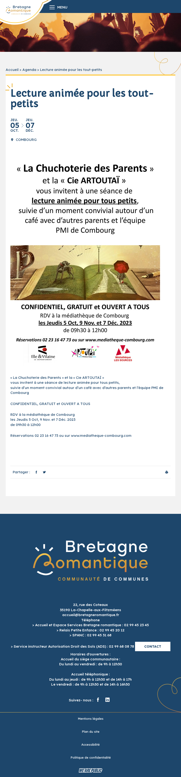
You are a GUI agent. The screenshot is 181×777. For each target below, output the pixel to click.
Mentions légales (90, 718)
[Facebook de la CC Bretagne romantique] (98, 700)
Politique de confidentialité (90, 757)
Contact (152, 646)
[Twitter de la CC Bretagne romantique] (107, 700)
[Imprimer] (166, 472)
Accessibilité (90, 744)
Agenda (29, 69)
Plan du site (90, 731)
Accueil (12, 69)
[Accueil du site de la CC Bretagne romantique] (18, 10)
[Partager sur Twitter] (44, 472)
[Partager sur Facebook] (36, 472)
